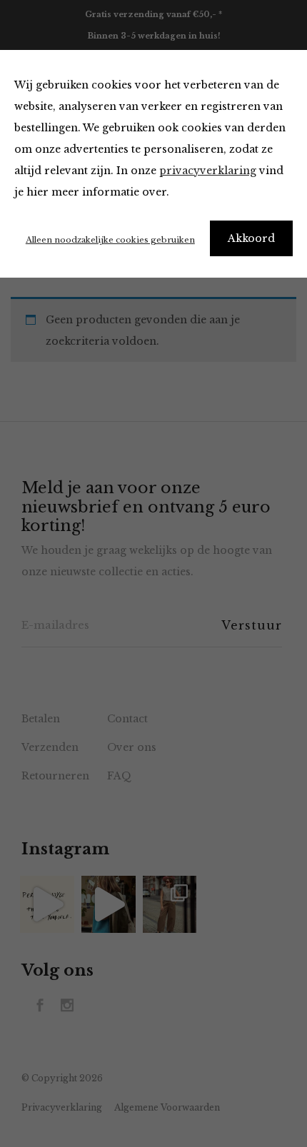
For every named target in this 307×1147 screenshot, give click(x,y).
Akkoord (251, 238)
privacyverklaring (207, 170)
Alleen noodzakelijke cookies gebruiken (110, 240)
